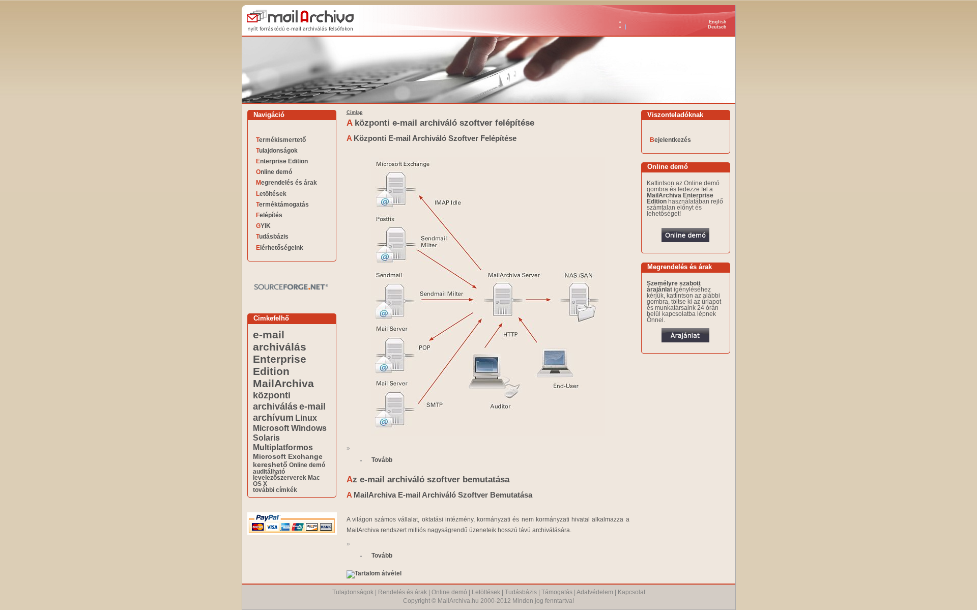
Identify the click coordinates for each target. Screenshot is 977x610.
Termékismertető (281, 140)
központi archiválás (275, 401)
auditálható (269, 472)
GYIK (263, 226)
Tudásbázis (272, 237)
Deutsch (717, 27)
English (718, 21)
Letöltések (271, 194)
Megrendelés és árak (286, 183)
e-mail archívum (289, 412)
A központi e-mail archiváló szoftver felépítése (440, 123)
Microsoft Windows (290, 427)
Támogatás (556, 592)
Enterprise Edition (282, 161)
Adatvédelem (595, 592)
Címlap (355, 112)
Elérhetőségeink (279, 248)
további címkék (275, 490)
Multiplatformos (283, 447)
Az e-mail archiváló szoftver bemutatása (428, 479)
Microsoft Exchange (288, 456)
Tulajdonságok (277, 151)
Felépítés (269, 215)
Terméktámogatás (282, 204)
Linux (306, 417)
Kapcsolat (631, 592)
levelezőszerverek (279, 478)
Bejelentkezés (670, 140)
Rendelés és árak (402, 592)
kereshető (270, 464)
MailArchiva (283, 383)
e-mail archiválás (279, 341)
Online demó (274, 172)
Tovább (381, 460)
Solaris (266, 437)
